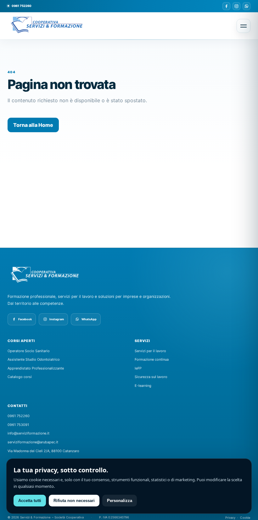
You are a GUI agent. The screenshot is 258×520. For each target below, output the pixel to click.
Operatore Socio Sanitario (29, 351)
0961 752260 (21, 6)
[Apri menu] (243, 26)
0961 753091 (18, 425)
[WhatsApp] (246, 6)
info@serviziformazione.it (28, 433)
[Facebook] (226, 6)
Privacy (230, 517)
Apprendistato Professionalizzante (36, 368)
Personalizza (119, 500)
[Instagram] (236, 6)
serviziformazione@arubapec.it (33, 442)
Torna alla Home (33, 125)
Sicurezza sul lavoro (151, 377)
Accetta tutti (29, 500)
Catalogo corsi (20, 377)
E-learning (143, 385)
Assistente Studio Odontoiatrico (34, 359)
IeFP (138, 368)
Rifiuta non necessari (74, 500)
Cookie (245, 517)
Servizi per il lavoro (150, 351)
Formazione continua (152, 359)
